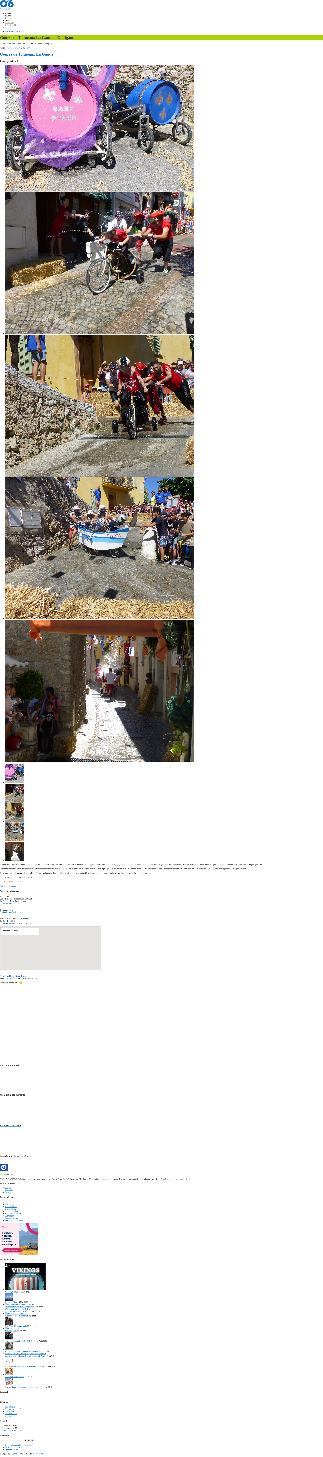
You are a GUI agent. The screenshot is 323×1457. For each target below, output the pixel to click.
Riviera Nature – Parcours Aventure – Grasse (23, 1387)
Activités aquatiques (13, 1213)
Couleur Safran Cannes (14, 1377)
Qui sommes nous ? (13, 1409)
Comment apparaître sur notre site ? (19, 1445)
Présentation (10, 1407)
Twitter (8, 1192)
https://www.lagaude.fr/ (9, 903)
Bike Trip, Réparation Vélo (16, 1326)
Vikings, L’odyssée (12, 1292)
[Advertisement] (75, 1024)
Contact (8, 1416)
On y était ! (9, 22)
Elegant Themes (17, 1454)
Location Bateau (11, 1218)
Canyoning (9, 1216)
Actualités (11, 44)
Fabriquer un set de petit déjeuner (18, 1311)
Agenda (8, 27)
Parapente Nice (11, 1302)
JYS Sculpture (11, 1331)
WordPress (39, 1454)
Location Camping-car (14, 1220)
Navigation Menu (7, 9)
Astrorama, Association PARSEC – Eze (21, 1341)
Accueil (8, 13)
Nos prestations (11, 1414)
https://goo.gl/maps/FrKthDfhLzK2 (14, 923)
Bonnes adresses (11, 25)
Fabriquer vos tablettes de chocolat (19, 1307)
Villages (8, 16)
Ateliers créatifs (11, 1207)
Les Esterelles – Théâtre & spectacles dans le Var (24, 1356)
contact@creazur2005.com (10, 1430)
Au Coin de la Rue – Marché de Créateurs (22, 1351)
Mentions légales (11, 1449)
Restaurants (9, 1204)
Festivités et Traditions (27, 48)
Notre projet (10, 1411)
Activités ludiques (12, 1211)
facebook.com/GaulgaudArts (11, 912)
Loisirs (7, 20)
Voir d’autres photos (8, 886)
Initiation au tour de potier (15, 1316)
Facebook (9, 1190)
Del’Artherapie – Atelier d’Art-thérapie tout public (25, 1366)
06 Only (10, 1175)
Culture (8, 18)
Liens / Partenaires (12, 1447)
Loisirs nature (10, 1209)
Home (2, 44)
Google (8, 1188)
